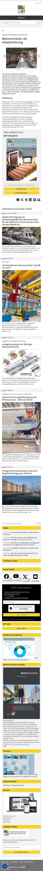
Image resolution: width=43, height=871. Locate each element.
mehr (5, 746)
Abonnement (21, 189)
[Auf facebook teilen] (18, 201)
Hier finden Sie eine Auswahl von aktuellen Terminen (20, 776)
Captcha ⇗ (29, 611)
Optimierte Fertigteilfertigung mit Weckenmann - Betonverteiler (19, 398)
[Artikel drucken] (39, 199)
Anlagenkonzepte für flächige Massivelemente (17, 345)
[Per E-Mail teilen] (35, 199)
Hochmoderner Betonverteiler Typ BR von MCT (21, 266)
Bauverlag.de (5, 869)
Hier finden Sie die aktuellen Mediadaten (20, 659)
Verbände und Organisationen (13, 785)
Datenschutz (28, 862)
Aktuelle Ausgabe (9, 816)
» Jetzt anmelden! (21, 615)
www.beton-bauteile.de (11, 742)
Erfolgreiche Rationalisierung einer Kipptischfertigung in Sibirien (20, 472)
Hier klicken (24, 609)
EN (40, 3)
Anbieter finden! (22, 852)
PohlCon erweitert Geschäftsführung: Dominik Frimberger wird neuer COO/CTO (20, 539)
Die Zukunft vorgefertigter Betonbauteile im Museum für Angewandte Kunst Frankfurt (21, 544)
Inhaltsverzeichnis (21, 193)
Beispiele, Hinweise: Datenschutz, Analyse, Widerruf (18, 619)
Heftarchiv (6, 822)
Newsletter (5, 862)
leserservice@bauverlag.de (19, 744)
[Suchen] (39, 22)
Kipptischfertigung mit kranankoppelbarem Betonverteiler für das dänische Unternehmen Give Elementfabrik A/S (20, 221)
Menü (22, 18)
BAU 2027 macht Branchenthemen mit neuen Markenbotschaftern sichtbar (20, 554)
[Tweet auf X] (22, 201)
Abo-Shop (6, 820)
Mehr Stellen (21, 628)
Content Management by (10, 867)
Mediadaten (7, 818)
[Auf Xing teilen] (26, 201)
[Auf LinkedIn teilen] (30, 201)
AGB (21, 862)
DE (37, 3)
